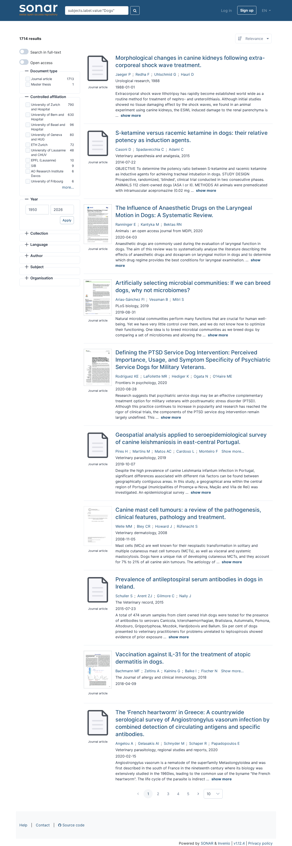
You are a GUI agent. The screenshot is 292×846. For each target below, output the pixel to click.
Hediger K (180, 376)
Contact (43, 825)
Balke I (190, 671)
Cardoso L (185, 451)
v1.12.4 (239, 843)
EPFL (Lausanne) (43, 160)
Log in (226, 10)
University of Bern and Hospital (47, 117)
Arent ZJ (144, 596)
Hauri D (187, 74)
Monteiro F (208, 451)
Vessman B (158, 299)
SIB (33, 166)
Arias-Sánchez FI (129, 299)
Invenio (224, 843)
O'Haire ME (222, 376)
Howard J (163, 526)
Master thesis (41, 84)
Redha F (142, 74)
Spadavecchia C (150, 149)
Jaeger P (123, 74)
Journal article (41, 79)
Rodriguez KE (127, 376)
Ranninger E (125, 224)
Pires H (121, 451)
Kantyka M (150, 224)
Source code (72, 825)
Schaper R (198, 743)
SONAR (207, 843)
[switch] (24, 51)
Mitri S (178, 299)
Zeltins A (151, 671)
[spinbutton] (37, 209)
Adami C (176, 149)
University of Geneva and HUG (46, 137)
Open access (41, 62)
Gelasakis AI (148, 743)
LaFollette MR (155, 376)
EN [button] (265, 10)
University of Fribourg (47, 181)
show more (131, 115)
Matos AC (163, 451)
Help (23, 825)
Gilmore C (166, 596)
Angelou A (124, 743)
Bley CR (143, 526)
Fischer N (209, 671)
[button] (41, 71)
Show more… (233, 451)
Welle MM (123, 526)
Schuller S (124, 596)
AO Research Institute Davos (47, 173)
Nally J (185, 596)
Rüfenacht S (187, 526)
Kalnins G (172, 671)
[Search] (135, 10)
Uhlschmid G (165, 74)
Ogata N (201, 376)
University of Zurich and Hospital (45, 107)
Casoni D (123, 149)
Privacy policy (260, 843)
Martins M (141, 451)
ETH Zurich (39, 145)
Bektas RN (173, 224)
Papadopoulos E (225, 743)
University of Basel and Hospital (48, 127)
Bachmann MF (127, 671)
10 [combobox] (209, 794)
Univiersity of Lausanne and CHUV (48, 152)
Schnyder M (174, 743)
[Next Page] (198, 793)
